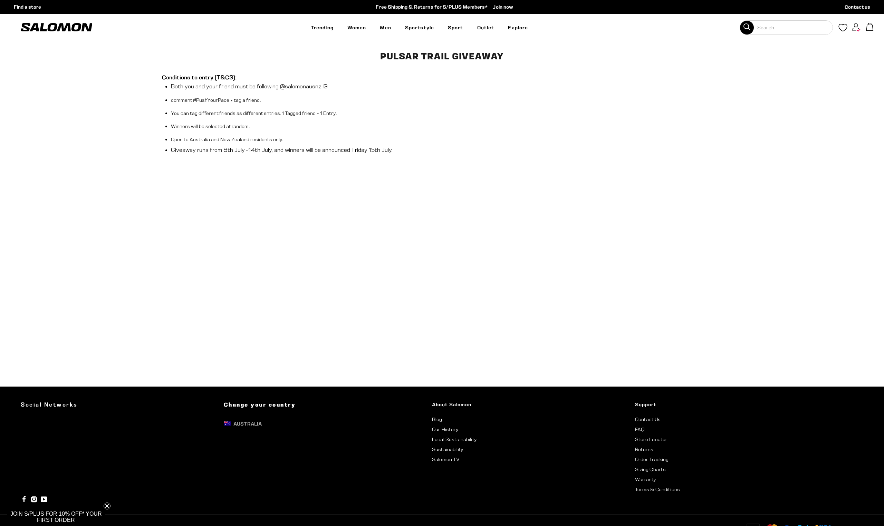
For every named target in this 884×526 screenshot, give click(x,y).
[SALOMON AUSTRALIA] (56, 27)
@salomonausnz (300, 86)
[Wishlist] (843, 29)
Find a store (27, 6)
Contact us (857, 6)
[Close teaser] (107, 506)
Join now (503, 6)
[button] (56, 517)
